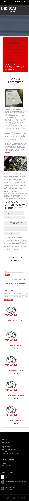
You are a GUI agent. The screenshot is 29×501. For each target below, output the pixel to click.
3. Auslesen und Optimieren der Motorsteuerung (15, 223)
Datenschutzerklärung (6, 465)
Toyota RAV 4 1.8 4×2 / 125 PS (15, 345)
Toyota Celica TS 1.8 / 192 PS (15, 420)
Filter (7, 274)
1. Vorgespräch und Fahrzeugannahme (14, 213)
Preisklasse (7, 269)
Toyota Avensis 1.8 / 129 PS (16, 370)
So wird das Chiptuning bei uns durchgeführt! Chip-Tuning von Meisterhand (17, 482)
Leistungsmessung (10, 476)
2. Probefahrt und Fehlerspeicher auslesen (15, 217)
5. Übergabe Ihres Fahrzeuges (12, 233)
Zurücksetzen (8, 299)
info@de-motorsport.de (19, 1)
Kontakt (3, 468)
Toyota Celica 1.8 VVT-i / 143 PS (16, 395)
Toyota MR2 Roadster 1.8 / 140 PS (15, 320)
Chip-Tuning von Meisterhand (12, 487)
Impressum (3, 463)
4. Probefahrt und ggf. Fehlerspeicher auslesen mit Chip (16, 228)
